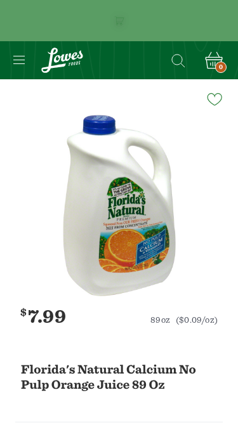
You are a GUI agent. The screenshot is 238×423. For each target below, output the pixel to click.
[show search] (178, 60)
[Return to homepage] (62, 60)
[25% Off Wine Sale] (119, 20)
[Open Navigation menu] (19, 60)
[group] (119, 205)
